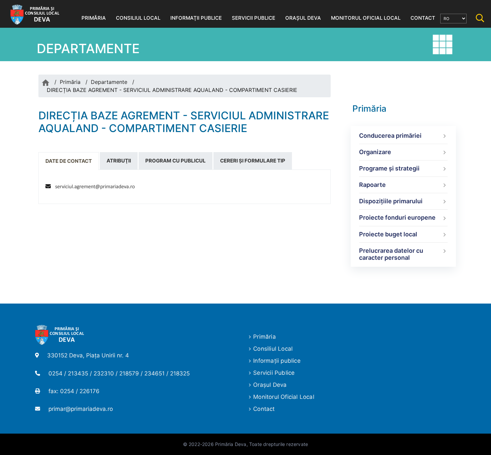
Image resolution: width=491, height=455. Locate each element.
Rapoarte (372, 184)
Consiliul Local (273, 348)
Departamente (109, 82)
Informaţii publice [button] (196, 18)
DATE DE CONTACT (68, 161)
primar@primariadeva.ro (80, 409)
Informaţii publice (277, 360)
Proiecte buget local (388, 234)
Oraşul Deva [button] (303, 18)
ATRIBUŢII (119, 160)
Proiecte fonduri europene (397, 217)
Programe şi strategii (389, 168)
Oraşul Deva (270, 384)
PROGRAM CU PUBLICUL (175, 160)
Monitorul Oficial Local (283, 396)
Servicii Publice (274, 372)
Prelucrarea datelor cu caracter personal (391, 254)
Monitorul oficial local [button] (365, 18)
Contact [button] (423, 18)
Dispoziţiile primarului (391, 201)
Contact (264, 409)
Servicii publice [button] (253, 18)
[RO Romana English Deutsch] (453, 18)
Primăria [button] (93, 18)
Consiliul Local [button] (138, 18)
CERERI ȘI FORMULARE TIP (252, 160)
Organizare (375, 151)
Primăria (70, 82)
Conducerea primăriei (390, 135)
